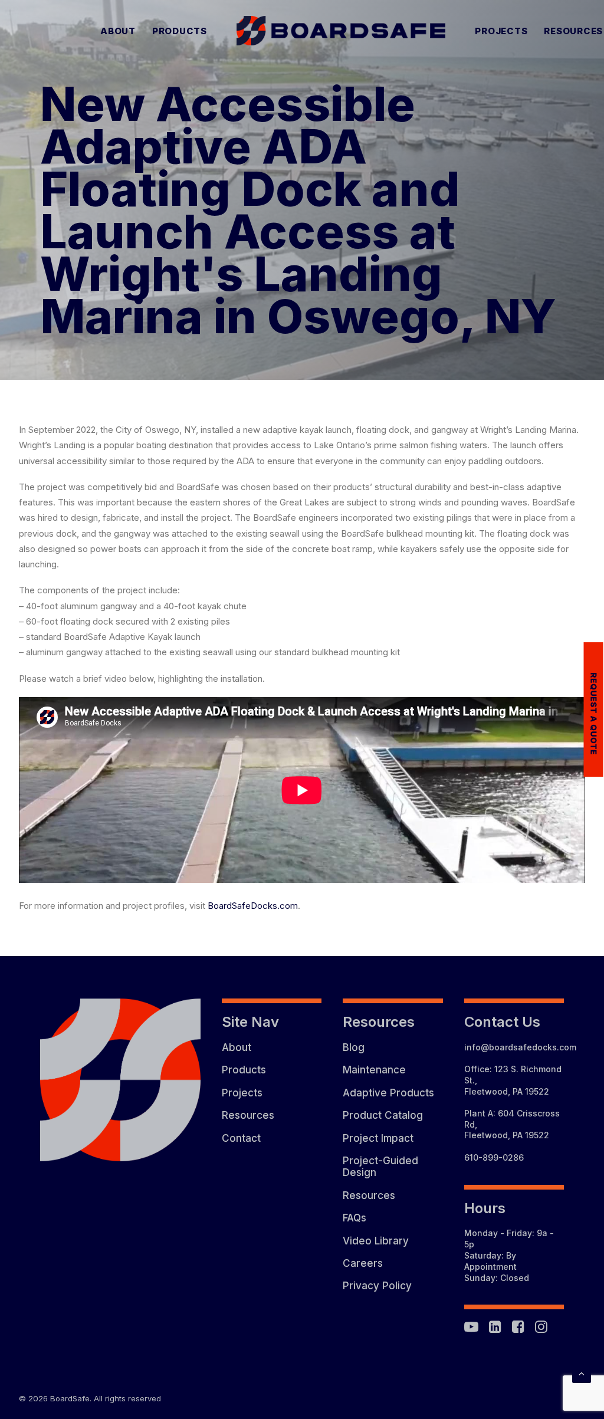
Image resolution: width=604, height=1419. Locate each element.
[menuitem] (118, 30)
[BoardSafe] (341, 30)
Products (179, 31)
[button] (471, 1329)
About (118, 31)
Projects (501, 31)
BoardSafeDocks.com (253, 905)
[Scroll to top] (581, 1372)
